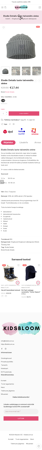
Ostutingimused (6, 358)
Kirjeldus (8, 142)
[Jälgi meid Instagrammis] (6, 349)
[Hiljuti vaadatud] (38, 446)
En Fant (27, 287)
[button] (38, 283)
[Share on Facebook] (10, 124)
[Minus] (7, 115)
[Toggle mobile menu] (2, 7)
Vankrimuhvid (7, 219)
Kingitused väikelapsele (28, 19)
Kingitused (15, 19)
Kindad (5, 226)
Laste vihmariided (10, 285)
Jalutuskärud (7, 212)
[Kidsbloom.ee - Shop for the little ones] (21, 7)
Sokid (5, 228)
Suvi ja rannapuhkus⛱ (29, 285)
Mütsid (5, 221)
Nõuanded (4, 394)
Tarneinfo (4, 365)
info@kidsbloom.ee (7, 341)
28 (5, 296)
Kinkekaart (4, 368)
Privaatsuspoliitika (7, 362)
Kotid (5, 231)
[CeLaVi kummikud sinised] (10, 273)
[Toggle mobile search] (5, 7)
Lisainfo (23, 142)
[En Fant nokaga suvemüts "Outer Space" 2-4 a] (31, 273)
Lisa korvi (23, 113)
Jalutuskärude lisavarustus (11, 214)
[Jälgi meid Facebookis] (2, 349)
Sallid (5, 224)
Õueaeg (4, 245)
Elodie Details (9, 92)
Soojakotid (6, 216)
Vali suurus (9, 97)
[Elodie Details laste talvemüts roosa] (35, 80)
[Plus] (7, 112)
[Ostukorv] (40, 7)
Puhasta (4, 103)
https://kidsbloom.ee (7, 344)
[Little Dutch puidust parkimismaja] (39, 80)
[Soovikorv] (3, 27)
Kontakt (3, 381)
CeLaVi (7, 287)
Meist (3, 387)
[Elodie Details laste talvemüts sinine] (21, 45)
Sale (8, 245)
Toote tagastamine (7, 384)
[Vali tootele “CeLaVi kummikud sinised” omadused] (17, 283)
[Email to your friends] (13, 124)
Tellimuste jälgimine (8, 391)
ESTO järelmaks (6, 372)
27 (2, 296)
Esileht (8, 19)
